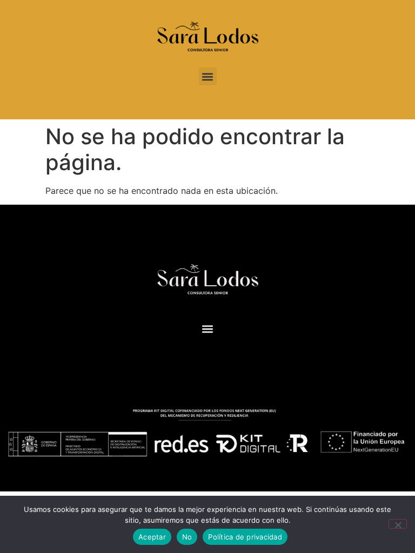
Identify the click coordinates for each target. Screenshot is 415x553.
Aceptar (152, 536)
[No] (398, 524)
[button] (208, 76)
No (187, 536)
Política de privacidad (245, 536)
